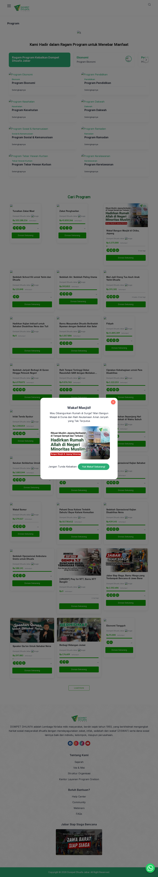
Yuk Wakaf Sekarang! (93, 466)
